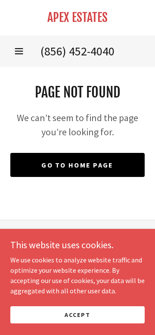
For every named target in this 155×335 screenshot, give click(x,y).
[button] (19, 51)
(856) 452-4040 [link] (77, 51)
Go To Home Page (77, 165)
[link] (77, 17)
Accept (77, 314)
